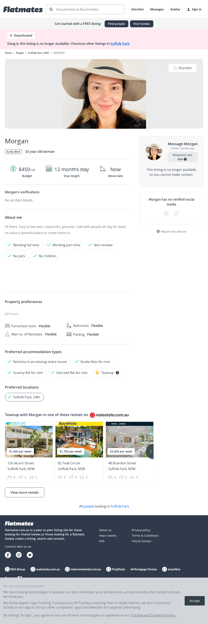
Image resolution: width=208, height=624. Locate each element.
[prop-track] (115, 570)
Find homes (141, 24)
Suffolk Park (119, 43)
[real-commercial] (83, 570)
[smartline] (171, 570)
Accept (195, 601)
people (89, 506)
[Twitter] (30, 555)
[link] (104, 506)
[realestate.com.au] (15, 570)
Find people (116, 24)
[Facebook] (8, 555)
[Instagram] (19, 555)
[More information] (117, 372)
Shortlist (137, 9)
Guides (175, 9)
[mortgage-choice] (143, 570)
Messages (157, 9)
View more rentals (25, 492)
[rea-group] (45, 570)
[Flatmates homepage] (23, 9)
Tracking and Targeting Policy (152, 615)
